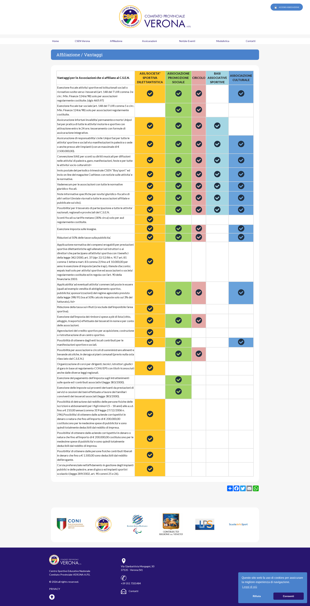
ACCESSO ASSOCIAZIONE (289, 7)
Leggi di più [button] (249, 586)
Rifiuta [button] (257, 596)
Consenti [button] (288, 596)
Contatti (133, 591)
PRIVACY (54, 588)
